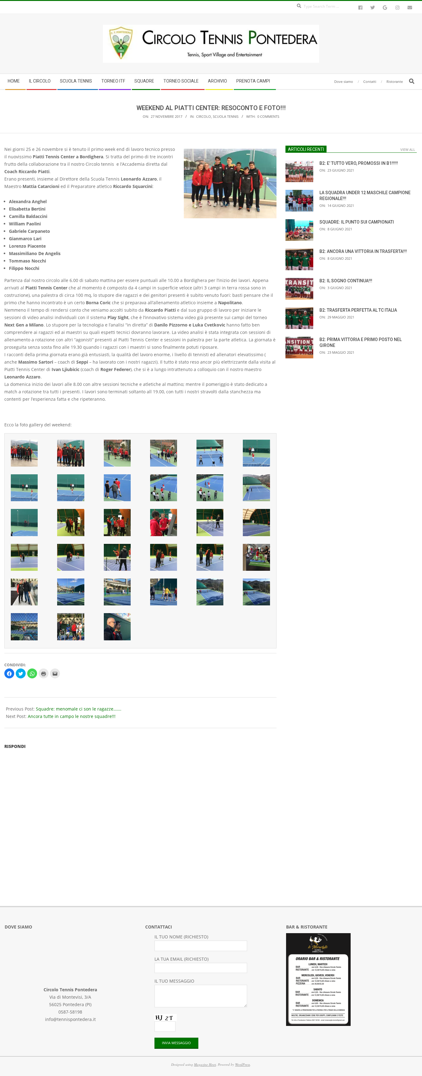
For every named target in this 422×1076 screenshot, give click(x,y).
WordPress (242, 1064)
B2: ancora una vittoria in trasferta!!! (363, 251)
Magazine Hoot (205, 1064)
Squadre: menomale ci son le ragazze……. (78, 709)
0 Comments (268, 116)
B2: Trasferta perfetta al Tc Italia (358, 310)
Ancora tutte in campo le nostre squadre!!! (72, 716)
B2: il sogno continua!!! (345, 280)
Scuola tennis (225, 116)
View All (407, 149)
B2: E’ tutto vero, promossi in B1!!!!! (358, 163)
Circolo (203, 116)
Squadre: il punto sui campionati (356, 222)
